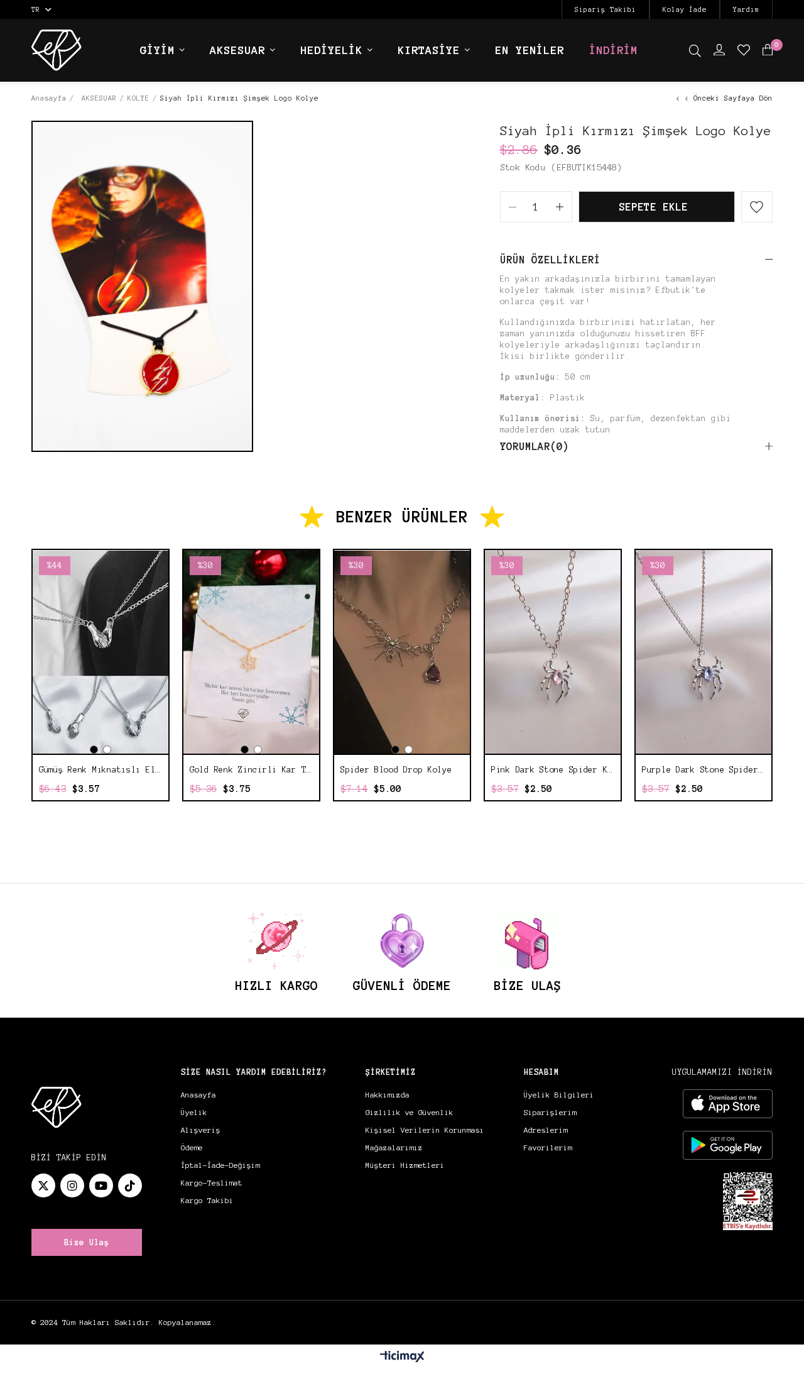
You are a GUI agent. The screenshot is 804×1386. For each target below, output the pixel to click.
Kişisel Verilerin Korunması (425, 1130)
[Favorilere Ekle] (757, 207)
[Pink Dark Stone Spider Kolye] (553, 652)
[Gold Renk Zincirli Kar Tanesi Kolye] (251, 652)
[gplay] (728, 1145)
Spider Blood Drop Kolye (396, 770)
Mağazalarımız (394, 1147)
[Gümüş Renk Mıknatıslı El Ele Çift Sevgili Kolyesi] (100, 652)
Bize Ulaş (86, 1242)
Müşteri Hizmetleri (405, 1165)
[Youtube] (101, 1185)
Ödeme (192, 1147)
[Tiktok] (130, 1185)
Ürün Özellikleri (550, 259)
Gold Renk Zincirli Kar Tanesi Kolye (251, 770)
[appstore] (728, 1103)
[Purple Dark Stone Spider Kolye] (703, 652)
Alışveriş (200, 1130)
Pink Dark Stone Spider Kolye (552, 770)
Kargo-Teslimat (211, 1183)
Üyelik (194, 1112)
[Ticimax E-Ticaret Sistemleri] (402, 1357)
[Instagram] (72, 1185)
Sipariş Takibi (605, 9)
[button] (94, 749)
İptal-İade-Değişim (220, 1165)
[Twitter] (43, 1185)
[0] (768, 50)
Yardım (746, 9)
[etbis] (748, 1201)
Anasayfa (198, 1095)
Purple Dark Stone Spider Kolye (703, 770)
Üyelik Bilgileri (559, 1095)
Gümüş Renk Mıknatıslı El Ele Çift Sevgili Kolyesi (100, 770)
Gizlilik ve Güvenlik (410, 1112)
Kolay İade (685, 9)
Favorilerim (548, 1147)
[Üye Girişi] (719, 50)
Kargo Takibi (207, 1200)
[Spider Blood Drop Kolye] (402, 652)
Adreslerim (546, 1130)
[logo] (56, 1107)
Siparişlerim (550, 1112)
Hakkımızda (388, 1095)
